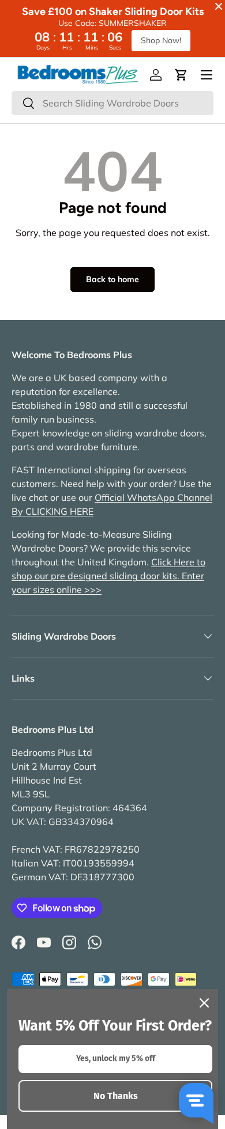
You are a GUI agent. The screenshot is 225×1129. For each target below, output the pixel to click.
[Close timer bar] (218, 6)
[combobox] (112, 103)
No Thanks (115, 1095)
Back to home (112, 279)
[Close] (204, 1003)
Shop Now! (161, 40)
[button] (181, 75)
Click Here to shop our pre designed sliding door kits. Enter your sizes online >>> (108, 575)
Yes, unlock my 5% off (115, 1058)
